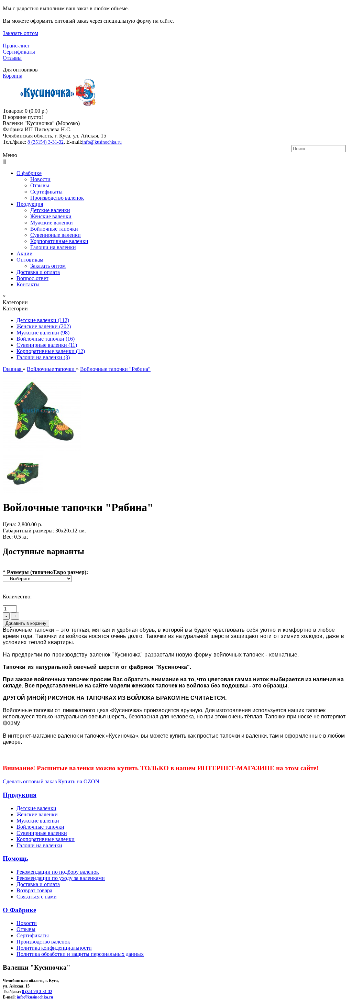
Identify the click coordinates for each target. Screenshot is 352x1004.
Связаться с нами (36, 897)
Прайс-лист (16, 45)
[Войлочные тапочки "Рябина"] (42, 449)
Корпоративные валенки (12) (50, 351)
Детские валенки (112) (42, 320)
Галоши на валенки (39, 845)
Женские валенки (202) (43, 326)
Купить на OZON (78, 781)
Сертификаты (19, 52)
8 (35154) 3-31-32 (46, 142)
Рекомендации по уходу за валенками (60, 878)
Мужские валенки (37, 821)
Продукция (19, 794)
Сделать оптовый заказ (30, 781)
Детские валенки (36, 808)
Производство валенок (43, 942)
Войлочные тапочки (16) (45, 339)
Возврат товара (34, 890)
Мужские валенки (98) (42, 332)
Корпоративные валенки (45, 839)
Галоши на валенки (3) (43, 357)
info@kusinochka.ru (102, 142)
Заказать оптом (20, 33)
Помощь (15, 858)
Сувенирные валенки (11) (46, 345)
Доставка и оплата (38, 884)
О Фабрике (19, 910)
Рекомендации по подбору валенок (57, 872)
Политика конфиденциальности (54, 948)
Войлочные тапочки (40, 827)
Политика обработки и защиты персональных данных (80, 954)
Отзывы (12, 58)
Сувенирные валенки (41, 833)
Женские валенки (37, 814)
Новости (26, 923)
